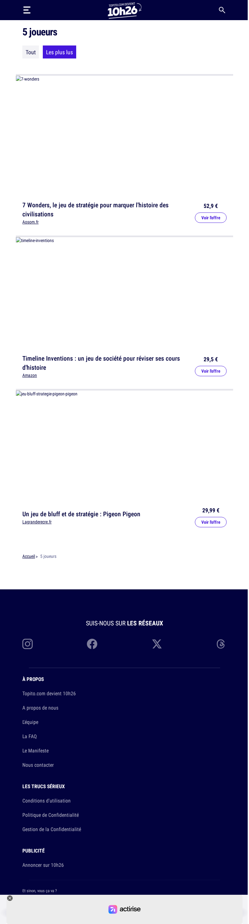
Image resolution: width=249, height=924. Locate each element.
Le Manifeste (35, 750)
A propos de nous (40, 707)
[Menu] (27, 10)
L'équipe (30, 721)
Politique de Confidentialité (50, 814)
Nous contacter (38, 764)
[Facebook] (92, 644)
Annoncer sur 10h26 (43, 864)
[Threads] (221, 644)
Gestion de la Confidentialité (51, 829)
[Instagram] (27, 644)
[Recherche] (222, 10)
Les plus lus (59, 52)
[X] (157, 644)
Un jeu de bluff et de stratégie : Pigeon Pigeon (81, 513)
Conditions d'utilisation (46, 800)
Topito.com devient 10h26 (49, 693)
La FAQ (29, 736)
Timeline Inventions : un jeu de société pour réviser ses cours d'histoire (101, 363)
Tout (31, 52)
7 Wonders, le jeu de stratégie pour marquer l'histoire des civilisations (95, 209)
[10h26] (124, 10)
